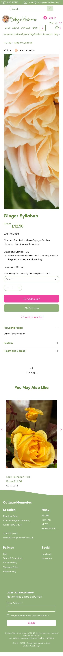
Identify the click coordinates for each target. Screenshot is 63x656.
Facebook (46, 554)
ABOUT (45, 515)
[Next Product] (61, 429)
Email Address (14, 603)
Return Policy (9, 571)
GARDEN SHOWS (50, 528)
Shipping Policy (11, 567)
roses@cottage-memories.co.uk (44, 2)
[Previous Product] (2, 429)
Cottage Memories (17, 502)
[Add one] (19, 288)
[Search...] (50, 8)
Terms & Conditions (12, 558)
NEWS (44, 524)
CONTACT (46, 520)
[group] (31, 442)
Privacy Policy (10, 562)
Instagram (46, 558)
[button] (7, 28)
